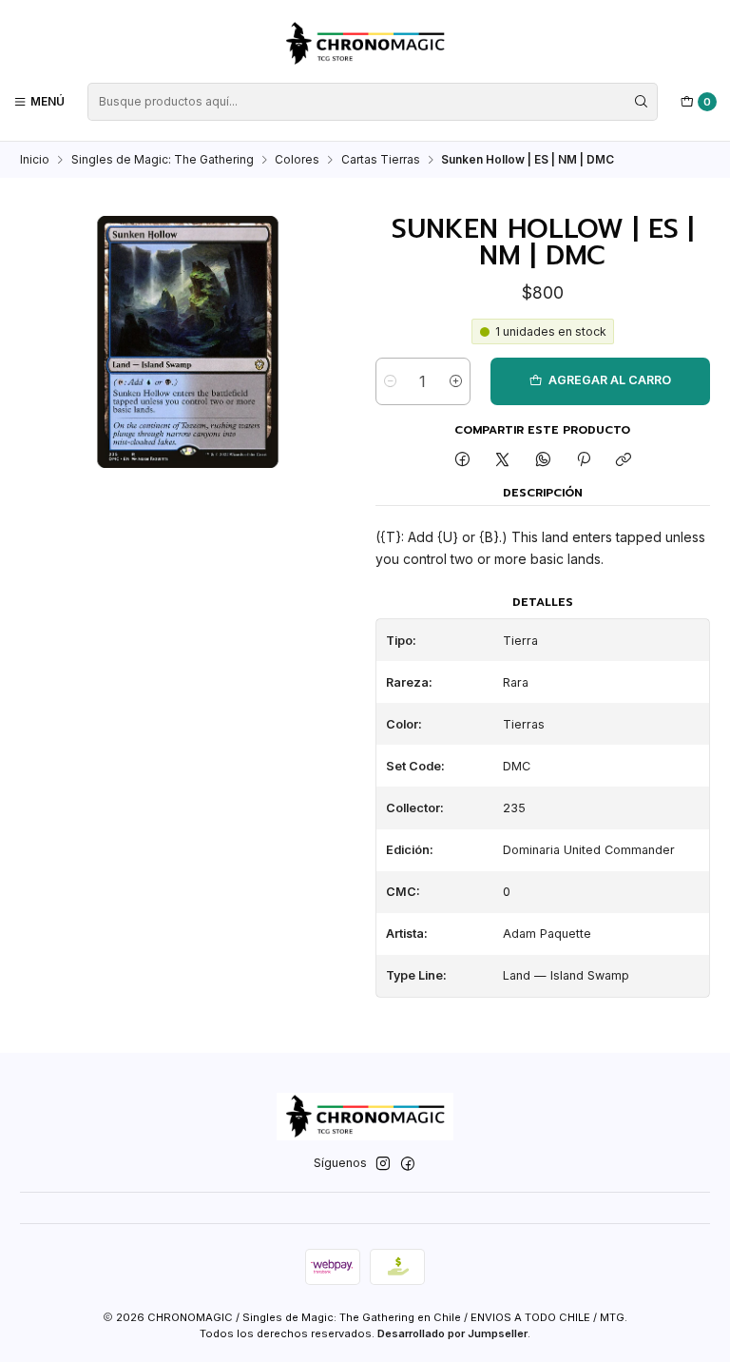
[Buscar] (641, 102)
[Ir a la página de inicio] (364, 44)
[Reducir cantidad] (390, 381)
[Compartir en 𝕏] (503, 461)
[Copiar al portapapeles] (624, 461)
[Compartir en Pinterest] (583, 461)
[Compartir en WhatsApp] (543, 461)
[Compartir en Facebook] (462, 461)
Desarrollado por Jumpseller (452, 1333)
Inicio (34, 159)
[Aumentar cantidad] (456, 381)
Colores (297, 159)
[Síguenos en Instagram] (383, 1164)
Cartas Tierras (380, 159)
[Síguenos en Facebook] (407, 1164)
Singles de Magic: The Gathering (162, 159)
